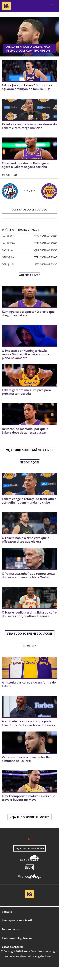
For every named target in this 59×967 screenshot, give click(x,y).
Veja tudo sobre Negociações (29, 633)
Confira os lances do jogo (29, 209)
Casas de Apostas (12, 947)
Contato (7, 911)
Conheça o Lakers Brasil (17, 920)
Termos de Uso (11, 929)
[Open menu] (52, 6)
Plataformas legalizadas (17, 938)
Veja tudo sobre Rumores (29, 817)
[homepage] (6, 5)
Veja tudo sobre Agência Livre (29, 450)
